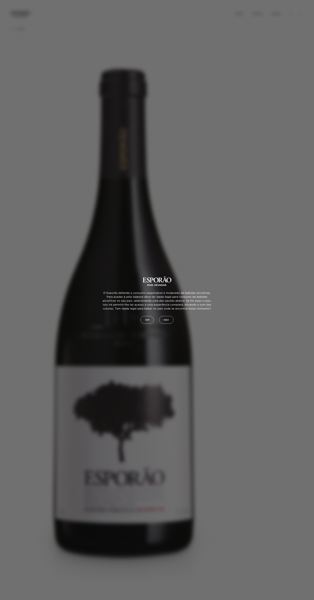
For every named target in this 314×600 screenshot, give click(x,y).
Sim (147, 320)
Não (166, 320)
